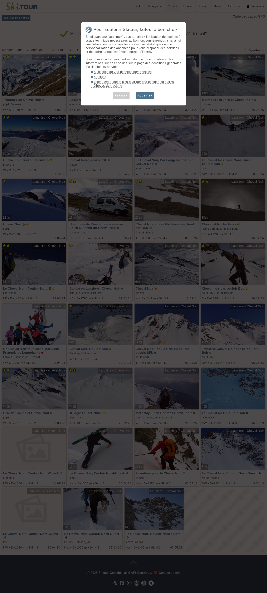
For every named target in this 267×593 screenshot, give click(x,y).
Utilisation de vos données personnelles (123, 71)
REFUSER (121, 95)
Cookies (100, 77)
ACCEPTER (145, 95)
